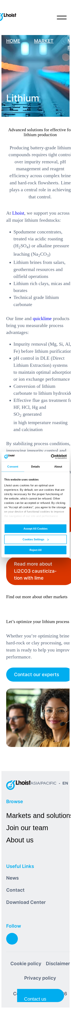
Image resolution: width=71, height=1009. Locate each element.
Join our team (27, 828)
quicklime (42, 318)
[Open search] (46, 17)
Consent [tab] (12, 466)
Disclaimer (58, 963)
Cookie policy (25, 963)
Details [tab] (35, 466)
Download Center (26, 902)
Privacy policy (40, 978)
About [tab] (58, 466)
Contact (15, 890)
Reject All (35, 549)
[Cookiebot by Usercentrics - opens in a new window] (51, 456)
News (12, 878)
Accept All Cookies (35, 528)
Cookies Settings (33, 539)
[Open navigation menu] (62, 17)
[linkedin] (12, 939)
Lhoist (18, 213)
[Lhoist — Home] (18, 785)
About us (19, 840)
